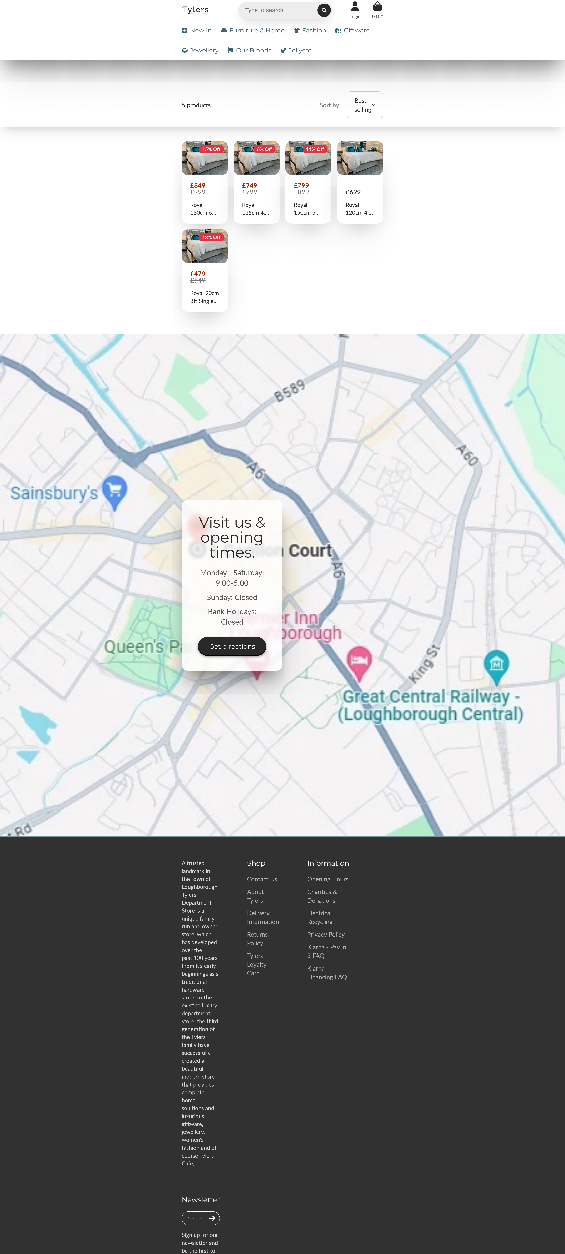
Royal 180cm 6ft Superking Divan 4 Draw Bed (205, 182)
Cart (377, 10)
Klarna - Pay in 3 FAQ (326, 951)
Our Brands (253, 50)
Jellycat (300, 50)
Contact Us (262, 879)
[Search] (324, 10)
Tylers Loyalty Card (256, 964)
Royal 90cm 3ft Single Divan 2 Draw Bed (205, 270)
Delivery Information (263, 917)
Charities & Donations (322, 896)
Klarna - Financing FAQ (327, 973)
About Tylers (255, 896)
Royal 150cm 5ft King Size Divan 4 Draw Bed (308, 182)
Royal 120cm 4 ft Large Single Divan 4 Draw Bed (360, 182)
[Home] (196, 10)
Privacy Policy (326, 934)
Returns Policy (257, 939)
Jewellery (204, 50)
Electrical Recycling (320, 917)
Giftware (357, 30)
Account (355, 10)
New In (201, 30)
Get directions (232, 646)
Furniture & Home (257, 30)
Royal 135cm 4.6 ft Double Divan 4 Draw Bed (257, 182)
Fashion (314, 30)
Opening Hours (327, 879)
